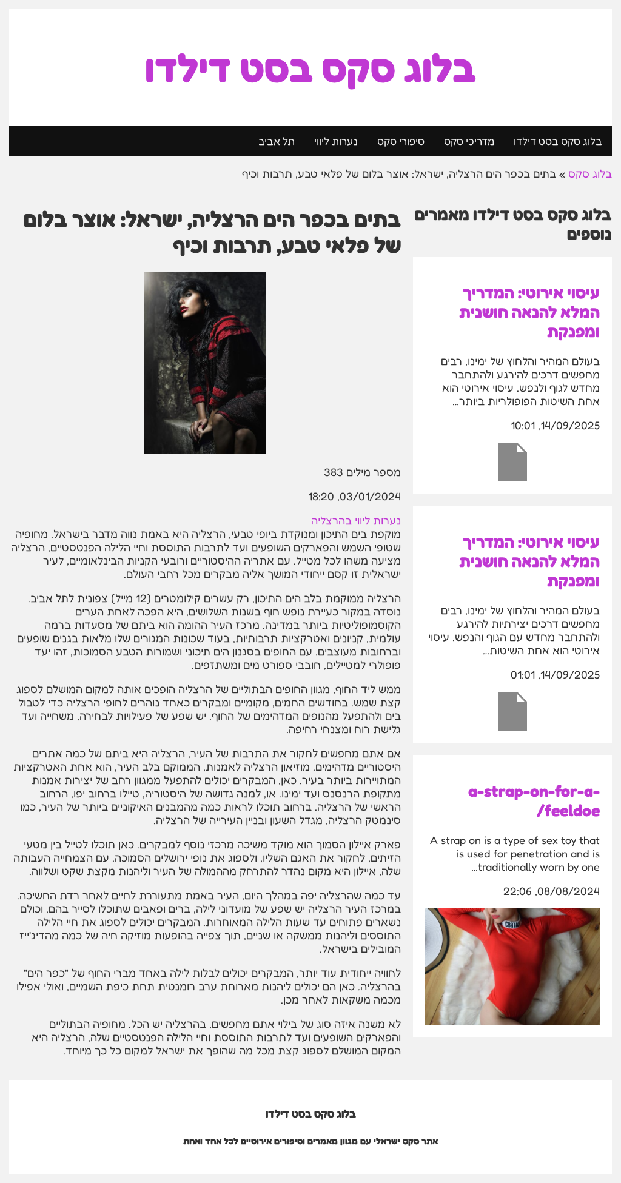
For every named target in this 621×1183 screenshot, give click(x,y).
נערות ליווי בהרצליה (356, 520)
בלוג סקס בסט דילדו (310, 67)
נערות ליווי (336, 141)
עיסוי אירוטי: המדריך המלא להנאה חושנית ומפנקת (529, 312)
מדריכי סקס (469, 141)
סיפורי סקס (401, 141)
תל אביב (276, 141)
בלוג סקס (590, 173)
